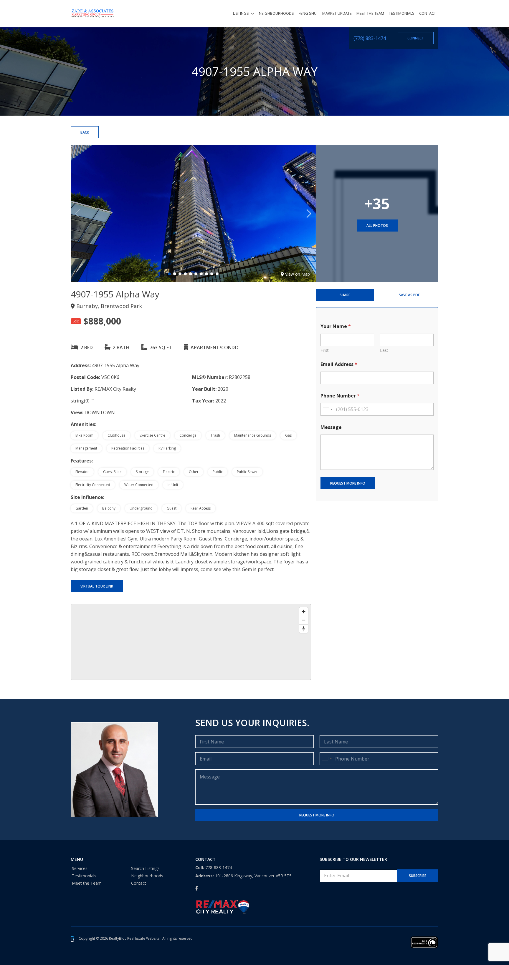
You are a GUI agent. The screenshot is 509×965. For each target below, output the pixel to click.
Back (84, 132)
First (324, 350)
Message (331, 427)
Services (79, 868)
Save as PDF (409, 294)
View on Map (297, 274)
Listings (241, 13)
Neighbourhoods (276, 13)
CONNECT (415, 38)
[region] (191, 642)
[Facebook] (196, 888)
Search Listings (145, 868)
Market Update (337, 13)
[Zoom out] (303, 620)
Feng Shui (308, 13)
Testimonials (401, 13)
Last (384, 350)
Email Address (338, 364)
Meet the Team (370, 13)
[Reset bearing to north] (303, 628)
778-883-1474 (218, 867)
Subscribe (417, 875)
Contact (427, 13)
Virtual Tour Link (96, 586)
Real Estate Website (144, 938)
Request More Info (347, 483)
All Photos (377, 225)
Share (345, 294)
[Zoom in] (303, 611)
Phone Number (340, 396)
